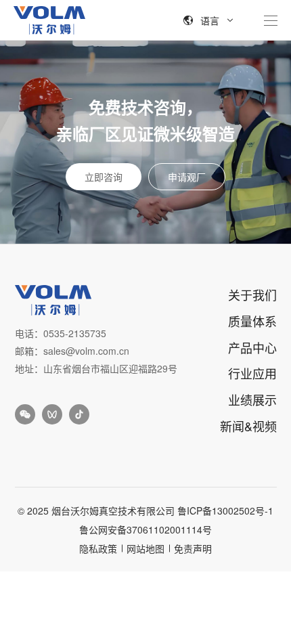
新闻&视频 (248, 426)
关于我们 (252, 294)
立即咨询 (103, 176)
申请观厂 (187, 176)
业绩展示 (252, 399)
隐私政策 (98, 548)
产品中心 (252, 347)
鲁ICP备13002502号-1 (225, 510)
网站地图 (145, 548)
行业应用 (252, 373)
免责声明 (193, 548)
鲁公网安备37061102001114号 (145, 529)
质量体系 (252, 321)
